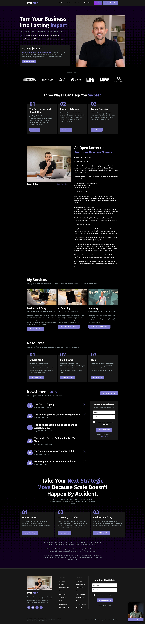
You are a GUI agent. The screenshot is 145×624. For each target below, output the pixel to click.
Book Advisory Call (101, 533)
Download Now (36, 377)
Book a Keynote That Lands (99, 326)
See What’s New (67, 377)
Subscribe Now (29, 61)
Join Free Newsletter (110, 3)
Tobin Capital (79, 607)
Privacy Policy (104, 436)
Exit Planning (62, 597)
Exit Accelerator (63, 601)
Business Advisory (64, 587)
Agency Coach (63, 604)
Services (68, 3)
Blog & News (79, 587)
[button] (60, 3)
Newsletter (87, 3)
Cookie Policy (108, 620)
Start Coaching (64, 533)
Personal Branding (64, 607)
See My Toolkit (97, 377)
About (60, 3)
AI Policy (115, 620)
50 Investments (80, 601)
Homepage (62, 581)
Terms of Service (89, 620)
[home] (33, 3)
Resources (77, 3)
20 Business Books (81, 604)
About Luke (79, 581)
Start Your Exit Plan (36, 329)
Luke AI (99, 3)
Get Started (66, 130)
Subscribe (35, 130)
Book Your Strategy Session (68, 326)
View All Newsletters (109, 393)
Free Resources (80, 594)
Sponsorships (80, 597)
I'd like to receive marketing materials (105, 423)
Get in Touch (62, 594)
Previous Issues (80, 584)
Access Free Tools (29, 533)
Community (79, 591)
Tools (60, 591)
